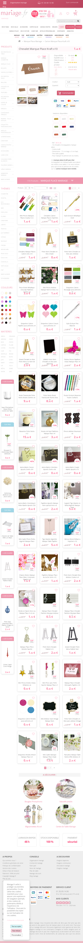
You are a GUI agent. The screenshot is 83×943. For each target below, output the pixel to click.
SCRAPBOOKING (6, 137)
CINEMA (3, 245)
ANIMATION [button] (70, 31)
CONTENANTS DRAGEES (5, 113)
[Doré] (10, 318)
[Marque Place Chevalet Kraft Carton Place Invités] (32, 68)
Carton (3, 345)
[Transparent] (10, 323)
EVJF (2, 270)
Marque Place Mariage (54, 180)
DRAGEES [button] (4, 109)
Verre (11, 368)
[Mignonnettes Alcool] (33, 814)
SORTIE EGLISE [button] (34, 27)
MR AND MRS (5, 249)
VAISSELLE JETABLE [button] (6, 72)
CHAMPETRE (4, 194)
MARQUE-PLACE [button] (5, 64)
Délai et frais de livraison (11, 871)
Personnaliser (16, 935)
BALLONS (4, 82)
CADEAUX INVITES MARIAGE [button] (6, 146)
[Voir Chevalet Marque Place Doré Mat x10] (56, 119)
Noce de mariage (35, 868)
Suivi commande (72, 2)
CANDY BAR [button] (34, 31)
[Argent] (6, 318)
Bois (2, 342)
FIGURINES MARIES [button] (6, 165)
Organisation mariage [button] (18, 3)
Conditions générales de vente (13, 863)
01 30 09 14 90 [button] (48, 3)
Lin (2, 366)
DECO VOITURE (25, 31)
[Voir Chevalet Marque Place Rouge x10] (64, 126)
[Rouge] (10, 310)
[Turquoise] (10, 301)
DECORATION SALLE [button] (5, 77)
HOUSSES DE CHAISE (5, 87)
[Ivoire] (6, 293)
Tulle (11, 366)
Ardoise (3, 339)
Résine (11, 354)
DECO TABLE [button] (5, 27)
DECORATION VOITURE (5, 97)
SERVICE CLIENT (63, 887)
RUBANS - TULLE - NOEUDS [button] (6, 119)
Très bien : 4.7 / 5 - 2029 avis (66, 905)
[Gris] (10, 293)
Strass (11, 363)
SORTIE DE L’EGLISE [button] (4, 103)
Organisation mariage (37, 860)
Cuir (2, 351)
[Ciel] (6, 297)
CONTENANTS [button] (61, 31)
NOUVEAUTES (70, 27)
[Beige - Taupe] (2, 318)
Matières (6, 331)
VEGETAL (3, 198)
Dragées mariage (62, 868)
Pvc (10, 351)
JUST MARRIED (5, 233)
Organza (12, 336)
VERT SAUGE (4, 266)
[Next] (79, 188)
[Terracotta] (2, 314)
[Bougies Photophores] (33, 789)
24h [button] (72, 58)
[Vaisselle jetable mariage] (66, 789)
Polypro (12, 348)
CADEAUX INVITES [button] (45, 27)
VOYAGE (3, 237)
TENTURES (4, 92)
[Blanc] (2, 293)
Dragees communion (64, 863)
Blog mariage (34, 876)
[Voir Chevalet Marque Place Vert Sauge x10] (56, 126)
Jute (2, 360)
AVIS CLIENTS (62, 898)
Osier (11, 339)
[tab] (7, 53)
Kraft (3, 363)
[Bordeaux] (6, 310)
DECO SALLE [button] (14, 27)
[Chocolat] (2, 310)
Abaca (3, 336)
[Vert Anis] (6, 306)
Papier (11, 342)
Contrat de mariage (36, 863)
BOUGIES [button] (4, 68)
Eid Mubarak (5, 278)
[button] (39, 35)
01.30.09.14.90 (62, 891)
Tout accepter (16, 926)
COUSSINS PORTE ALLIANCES (6, 160)
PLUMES (3, 216)
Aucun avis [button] (73, 69)
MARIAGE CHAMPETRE (4, 59)
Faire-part (33, 866)
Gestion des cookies (9, 868)
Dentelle (4, 354)
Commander (68, 93)
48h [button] (72, 60)
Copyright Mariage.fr (9, 876)
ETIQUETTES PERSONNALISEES (6, 125)
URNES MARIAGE (6, 169)
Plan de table (34, 871)
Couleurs (7, 287)
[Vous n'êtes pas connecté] (60, 13)
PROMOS (78, 27)
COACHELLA (4, 262)
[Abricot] (10, 314)
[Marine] (2, 306)
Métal (3, 368)
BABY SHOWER (5, 179)
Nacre (3, 371)
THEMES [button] (61, 27)
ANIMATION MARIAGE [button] (4, 174)
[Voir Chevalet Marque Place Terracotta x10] (56, 134)
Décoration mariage (63, 866)
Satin (11, 360)
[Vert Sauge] (10, 306)
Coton (3, 348)
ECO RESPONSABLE (5, 203)
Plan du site (6, 879)
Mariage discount (35, 873)
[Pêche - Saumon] (6, 314)
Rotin (11, 357)
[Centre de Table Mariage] (66, 814)
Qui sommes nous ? (9, 860)
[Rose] (2, 297)
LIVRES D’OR (4, 155)
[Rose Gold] (2, 323)
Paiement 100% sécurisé (11, 873)
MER (2, 208)
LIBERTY (3, 225)
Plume (11, 345)
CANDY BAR (4, 220)
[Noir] (6, 323)
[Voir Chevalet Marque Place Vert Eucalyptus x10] (64, 134)
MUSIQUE (4, 241)
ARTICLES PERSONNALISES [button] (47, 31)
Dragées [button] (54, 27)
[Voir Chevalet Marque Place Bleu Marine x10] (71, 126)
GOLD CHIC (4, 258)
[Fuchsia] (10, 297)
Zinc (10, 371)
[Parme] (2, 301)
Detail (16, 200)
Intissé (3, 357)
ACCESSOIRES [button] (24, 27)
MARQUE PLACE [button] (14, 31)
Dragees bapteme (63, 860)
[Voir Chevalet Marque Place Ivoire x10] (71, 119)
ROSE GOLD (4, 253)
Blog (4, 7)
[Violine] (6, 301)
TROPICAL (4, 229)
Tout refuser (16, 931)
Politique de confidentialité (12, 866)
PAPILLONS (4, 212)
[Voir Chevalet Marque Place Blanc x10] (64, 119)
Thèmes (5, 188)
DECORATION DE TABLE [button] (6, 53)
